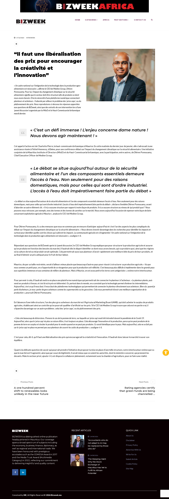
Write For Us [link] (131, 454)
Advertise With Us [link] (133, 450)
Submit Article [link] (131, 459)
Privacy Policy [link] (132, 445)
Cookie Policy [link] (131, 464)
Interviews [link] (30, 38)
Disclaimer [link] (130, 440)
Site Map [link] (129, 468)
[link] (166, 352)
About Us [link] (129, 436)
